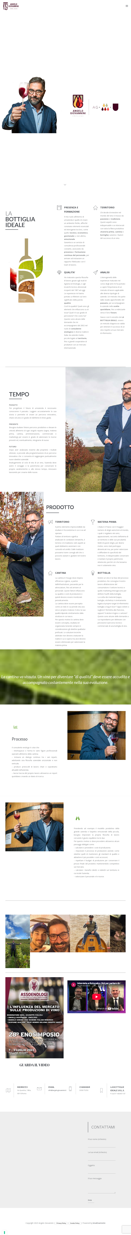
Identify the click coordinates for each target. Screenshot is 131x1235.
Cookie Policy (74, 1223)
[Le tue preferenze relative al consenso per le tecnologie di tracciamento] (4, 1232)
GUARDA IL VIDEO (34, 1064)
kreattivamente (99, 1223)
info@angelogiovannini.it (57, 1090)
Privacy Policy (61, 1223)
